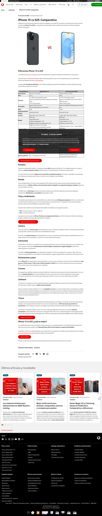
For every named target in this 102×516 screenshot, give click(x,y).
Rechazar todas (29, 150)
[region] (51, 141)
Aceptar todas (74, 150)
